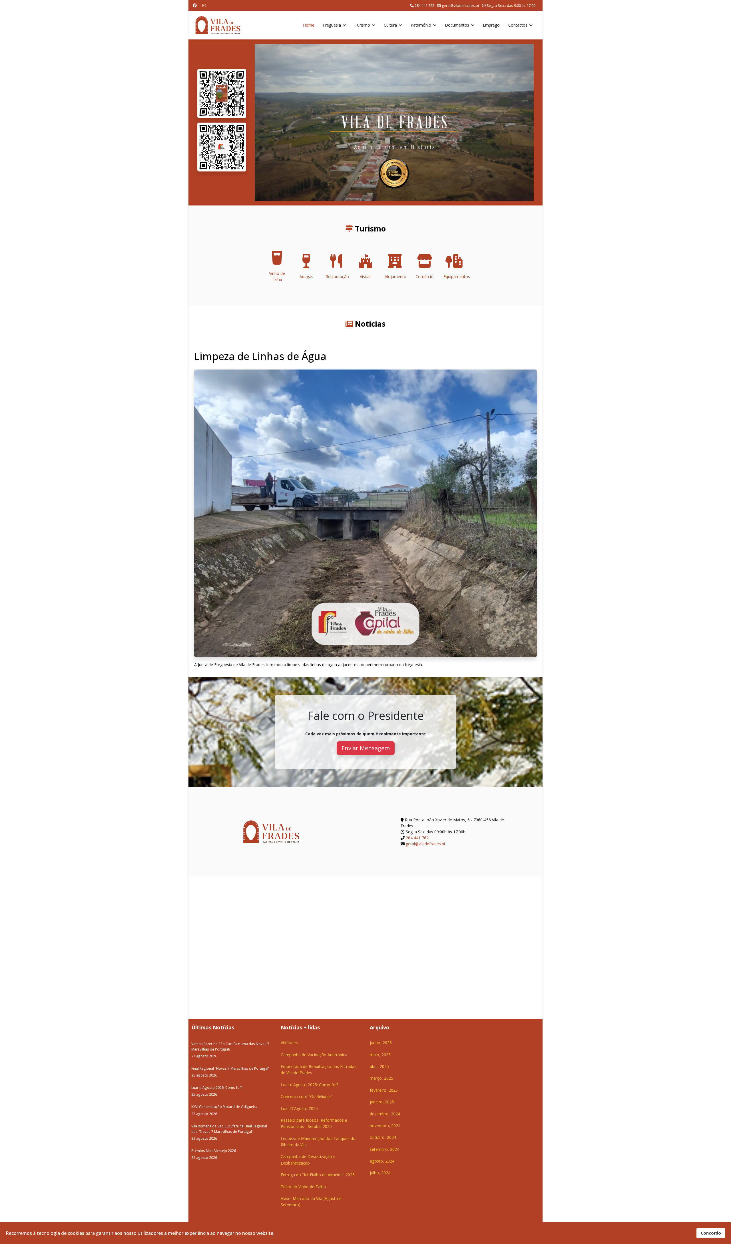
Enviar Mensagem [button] (366, 748)
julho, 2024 (380, 1172)
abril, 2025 (379, 1066)
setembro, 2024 (384, 1149)
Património (421, 25)
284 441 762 (424, 5)
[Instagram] (204, 5)
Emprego (491, 25)
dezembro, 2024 (385, 1114)
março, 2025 (381, 1078)
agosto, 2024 (382, 1161)
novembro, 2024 (385, 1125)
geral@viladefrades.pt (460, 5)
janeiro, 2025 (382, 1102)
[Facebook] (195, 5)
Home (308, 25)
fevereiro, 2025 (384, 1090)
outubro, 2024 (383, 1137)
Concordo (711, 1233)
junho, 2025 (381, 1042)
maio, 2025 (380, 1054)
